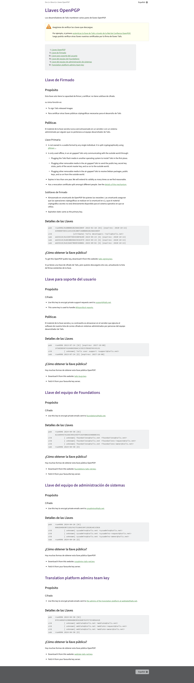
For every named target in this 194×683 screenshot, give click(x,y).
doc (46, 2)
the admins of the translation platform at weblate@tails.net (112, 601)
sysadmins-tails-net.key (84, 561)
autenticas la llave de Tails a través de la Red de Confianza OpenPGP (101, 33)
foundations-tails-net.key (85, 469)
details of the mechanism (115, 184)
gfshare (51, 148)
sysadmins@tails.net (95, 508)
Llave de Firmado (59, 52)
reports (84, 307)
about (52, 2)
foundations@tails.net (96, 415)
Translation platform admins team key (68, 65)
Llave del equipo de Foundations (65, 58)
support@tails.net (103, 302)
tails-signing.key (105, 259)
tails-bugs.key (80, 376)
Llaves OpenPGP (58, 49)
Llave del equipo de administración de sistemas (72, 61)
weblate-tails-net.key (83, 654)
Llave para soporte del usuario (64, 55)
